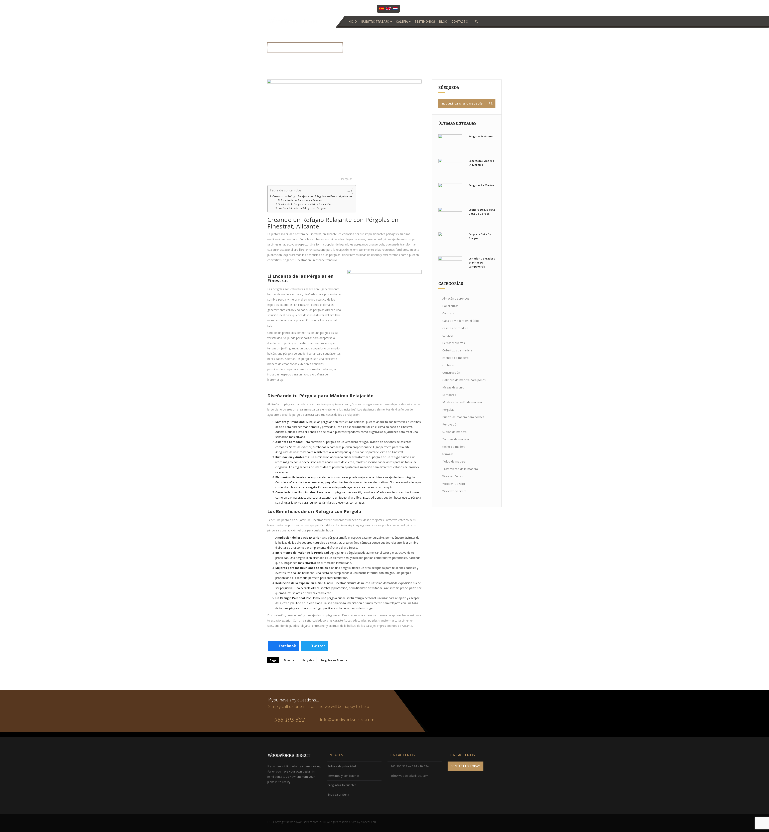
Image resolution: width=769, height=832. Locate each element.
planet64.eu (368, 822)
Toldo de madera (454, 461)
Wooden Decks (452, 476)
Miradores (449, 395)
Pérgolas (346, 179)
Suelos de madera (454, 432)
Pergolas (308, 660)
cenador (447, 335)
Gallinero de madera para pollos (464, 380)
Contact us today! (465, 766)
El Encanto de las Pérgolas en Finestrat (300, 200)
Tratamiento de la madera (460, 469)
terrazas (447, 454)
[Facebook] (411, 8)
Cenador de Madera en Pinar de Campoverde (481, 262)
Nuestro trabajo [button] (375, 21)
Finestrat (290, 660)
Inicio (352, 21)
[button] (476, 21)
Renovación (450, 424)
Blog (443, 21)
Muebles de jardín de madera (462, 402)
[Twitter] (419, 8)
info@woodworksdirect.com (482, 8)
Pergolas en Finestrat (334, 660)
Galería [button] (402, 21)
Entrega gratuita (338, 794)
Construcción (451, 372)
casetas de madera (455, 328)
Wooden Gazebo (453, 484)
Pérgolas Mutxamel (481, 136)
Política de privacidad (341, 766)
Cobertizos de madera (457, 350)
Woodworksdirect (454, 491)
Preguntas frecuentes (341, 785)
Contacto (459, 21)
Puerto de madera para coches (463, 417)
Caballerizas (450, 306)
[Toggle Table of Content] (347, 190)
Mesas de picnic (453, 387)
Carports (448, 313)
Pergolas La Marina (481, 185)
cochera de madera (455, 358)
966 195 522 (289, 719)
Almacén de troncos (455, 298)
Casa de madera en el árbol (461, 321)
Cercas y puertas (453, 343)
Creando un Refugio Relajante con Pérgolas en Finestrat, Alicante (312, 196)
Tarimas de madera (455, 439)
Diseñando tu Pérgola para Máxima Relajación (304, 204)
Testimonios (425, 21)
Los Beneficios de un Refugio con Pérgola (302, 208)
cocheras (448, 365)
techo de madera (454, 447)
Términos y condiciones (343, 776)
